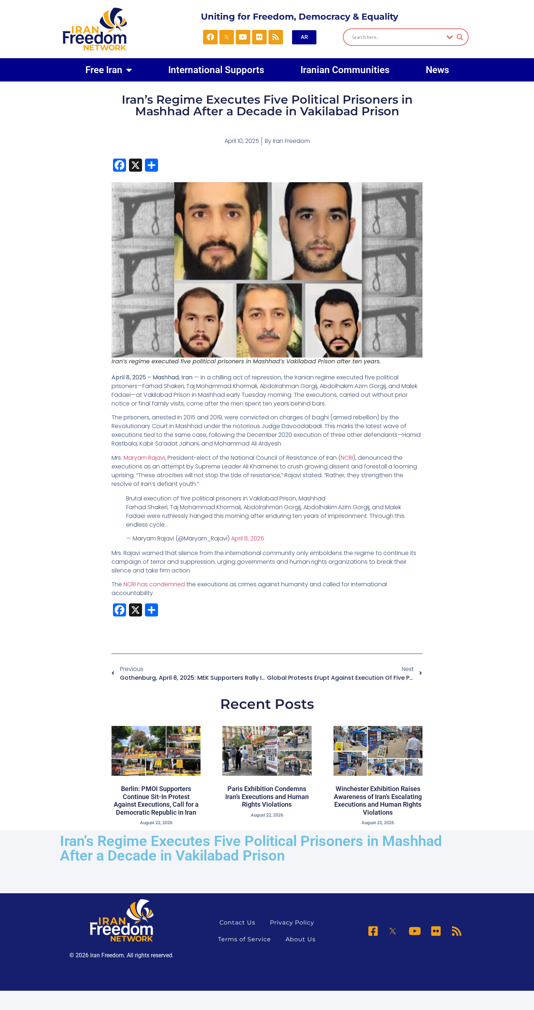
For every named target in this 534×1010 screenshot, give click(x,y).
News (437, 69)
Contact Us (237, 922)
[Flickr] (259, 37)
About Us (301, 939)
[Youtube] (243, 37)
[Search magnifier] (460, 37)
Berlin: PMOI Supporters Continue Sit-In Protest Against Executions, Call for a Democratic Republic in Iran (156, 800)
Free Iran (103, 69)
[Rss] (275, 37)
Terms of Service (244, 939)
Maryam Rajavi (144, 458)
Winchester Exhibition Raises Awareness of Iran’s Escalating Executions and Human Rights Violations (378, 800)
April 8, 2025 (247, 538)
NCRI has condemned (154, 584)
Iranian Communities (344, 69)
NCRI (347, 458)
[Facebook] (210, 37)
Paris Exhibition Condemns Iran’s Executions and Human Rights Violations (267, 796)
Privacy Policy (292, 922)
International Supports (216, 69)
